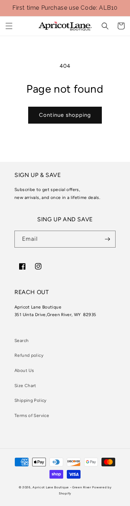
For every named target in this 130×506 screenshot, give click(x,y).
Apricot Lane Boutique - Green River (61, 487)
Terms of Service (31, 415)
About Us (24, 370)
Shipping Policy (30, 400)
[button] (9, 26)
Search (21, 340)
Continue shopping (65, 115)
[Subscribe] (107, 239)
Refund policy (28, 355)
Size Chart (25, 385)
